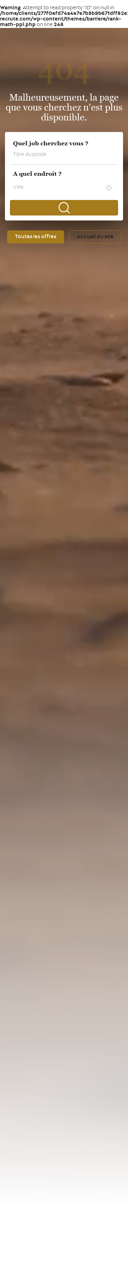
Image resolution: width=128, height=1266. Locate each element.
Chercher (64, 208)
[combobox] (64, 188)
